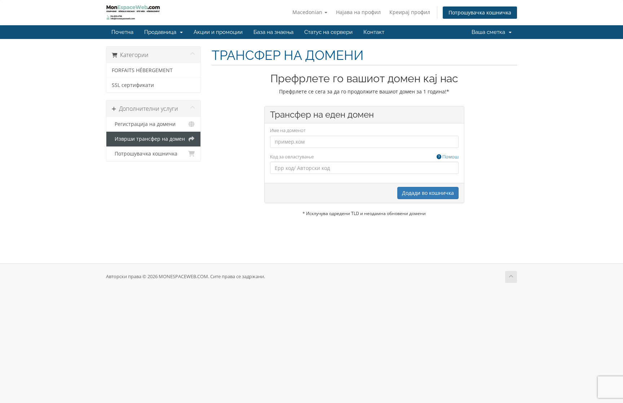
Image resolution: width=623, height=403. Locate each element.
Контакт (373, 32)
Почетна (122, 32)
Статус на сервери (328, 32)
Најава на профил (358, 12)
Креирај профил (409, 12)
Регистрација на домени (144, 124)
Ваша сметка (490, 32)
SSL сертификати (133, 85)
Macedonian (308, 12)
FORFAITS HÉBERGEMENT (142, 70)
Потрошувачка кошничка (480, 12)
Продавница (161, 32)
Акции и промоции (218, 32)
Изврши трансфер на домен (148, 139)
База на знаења (273, 32)
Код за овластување (364, 156)
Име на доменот (288, 130)
